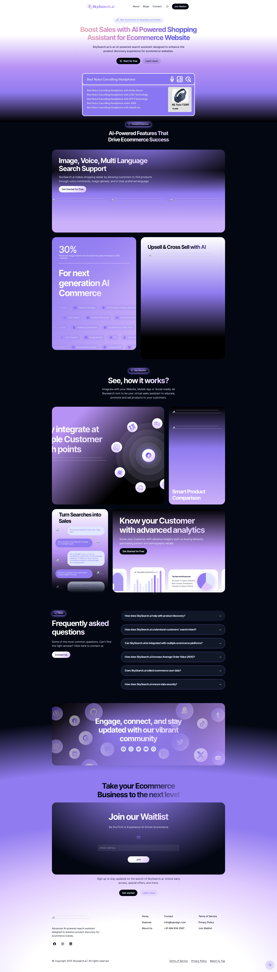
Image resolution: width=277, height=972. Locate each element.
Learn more (151, 61)
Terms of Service (208, 916)
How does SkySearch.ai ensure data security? (151, 684)
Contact (168, 916)
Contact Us (61, 654)
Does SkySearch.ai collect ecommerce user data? (153, 670)
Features (146, 922)
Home (145, 916)
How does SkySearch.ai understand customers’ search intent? (160, 629)
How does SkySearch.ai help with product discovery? (155, 615)
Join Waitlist (180, 6)
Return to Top (217, 960)
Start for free (130, 61)
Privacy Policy (206, 922)
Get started (128, 892)
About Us (147, 928)
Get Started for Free (72, 189)
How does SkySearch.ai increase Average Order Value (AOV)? (160, 656)
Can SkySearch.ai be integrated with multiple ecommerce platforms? (164, 643)
